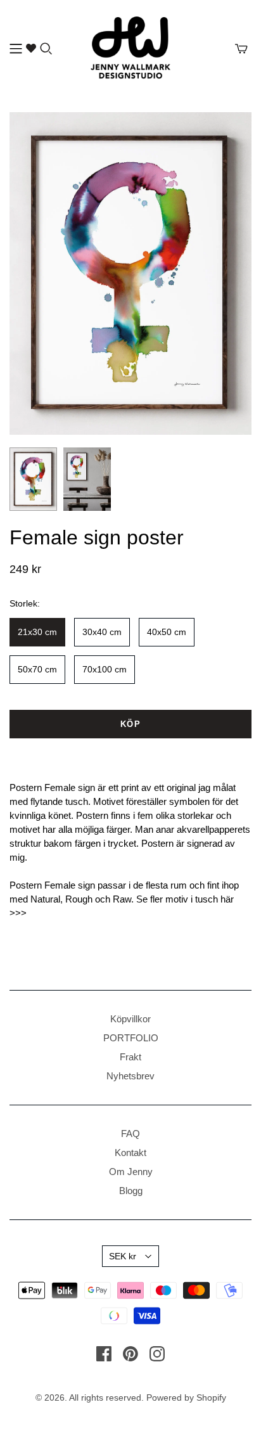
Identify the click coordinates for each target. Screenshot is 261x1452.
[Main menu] (16, 49)
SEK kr (122, 1256)
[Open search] (46, 48)
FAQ (130, 1133)
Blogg (131, 1190)
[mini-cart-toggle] (241, 49)
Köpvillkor (130, 1018)
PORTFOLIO (130, 1037)
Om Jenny (131, 1171)
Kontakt (130, 1152)
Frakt (130, 1056)
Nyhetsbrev (130, 1075)
